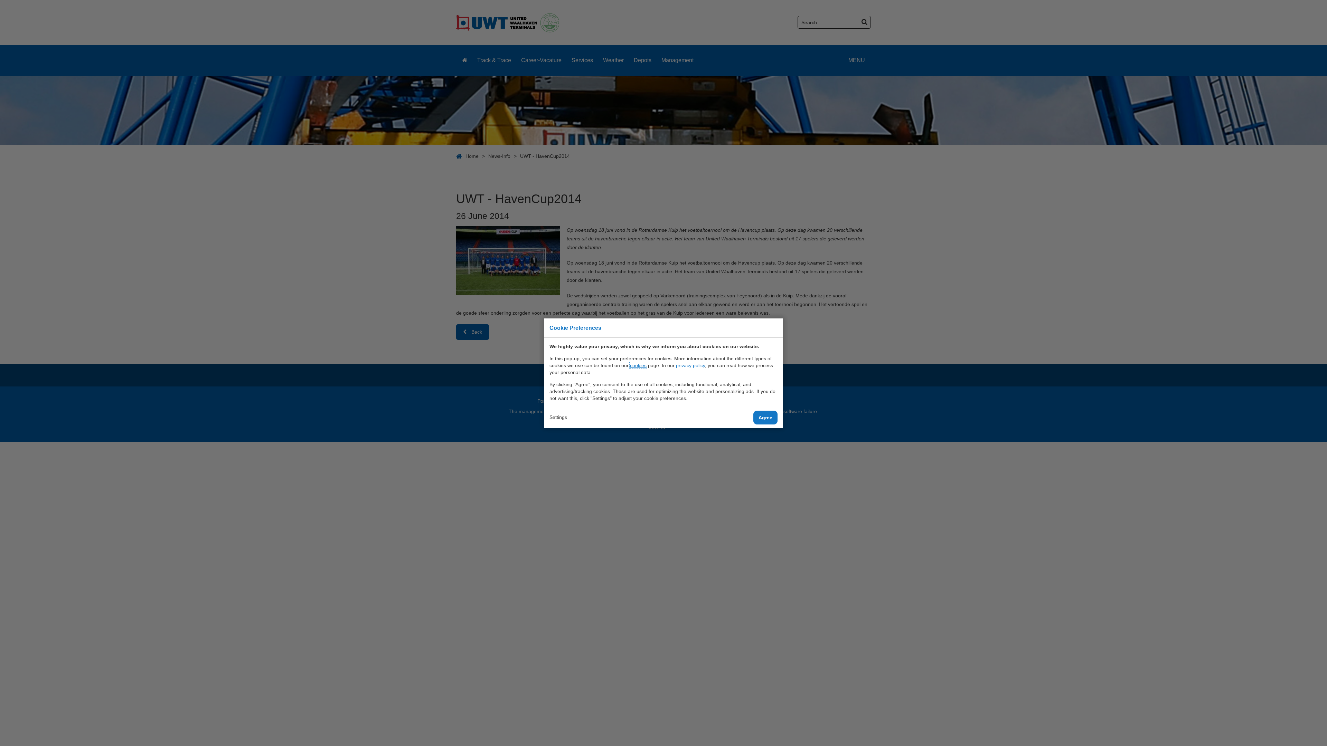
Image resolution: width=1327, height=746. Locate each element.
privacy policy (690, 365)
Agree (765, 417)
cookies (638, 365)
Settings (558, 417)
